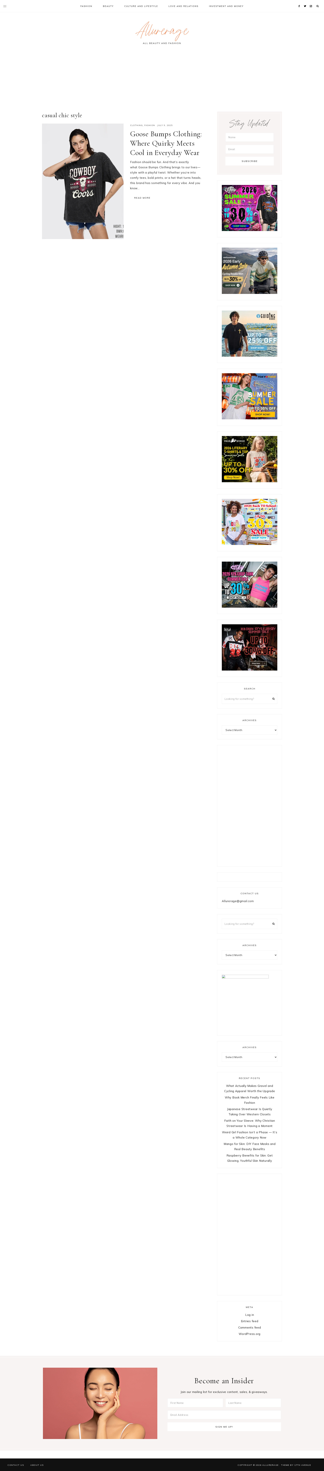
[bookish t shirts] (249, 481)
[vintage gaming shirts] (249, 669)
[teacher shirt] (249, 544)
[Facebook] (300, 1)
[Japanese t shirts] (249, 418)
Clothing (136, 125)
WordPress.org (249, 1334)
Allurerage (162, 32)
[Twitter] (305, 1)
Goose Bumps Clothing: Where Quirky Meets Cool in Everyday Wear (166, 143)
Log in (249, 1315)
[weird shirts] (249, 230)
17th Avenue (302, 1465)
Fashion (149, 125)
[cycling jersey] (249, 293)
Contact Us (16, 1465)
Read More (142, 198)
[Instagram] (311, 1)
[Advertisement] (162, 80)
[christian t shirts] (249, 355)
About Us (37, 1465)
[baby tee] (249, 606)
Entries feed (249, 1321)
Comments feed (249, 1327)
